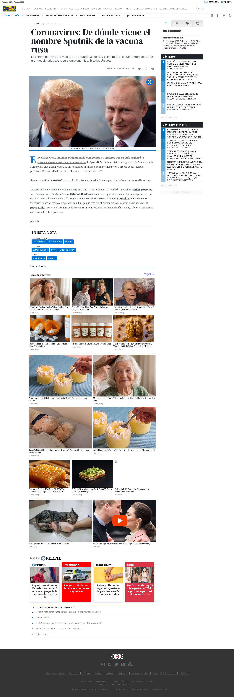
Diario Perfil (51, 673)
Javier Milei (33, 15)
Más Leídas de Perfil (175, 125)
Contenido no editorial (173, 8)
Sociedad (37, 8)
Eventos (108, 8)
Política (25, 8)
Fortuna (87, 673)
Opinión (96, 8)
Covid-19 (52, 258)
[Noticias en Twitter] (223, 16)
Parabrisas (122, 673)
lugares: (36, 246)
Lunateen (173, 673)
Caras (62, 673)
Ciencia (85, 8)
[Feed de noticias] (230, 16)
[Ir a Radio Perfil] (211, 2)
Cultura (74, 8)
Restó (118, 8)
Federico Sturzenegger (60, 15)
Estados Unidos (40, 250)
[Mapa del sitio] (130, 664)
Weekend (109, 673)
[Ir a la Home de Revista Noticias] (9, 8)
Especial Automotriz (145, 8)
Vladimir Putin (55, 241)
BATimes (184, 673)
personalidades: (40, 238)
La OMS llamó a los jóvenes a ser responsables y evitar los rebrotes (69, 622)
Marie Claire (74, 673)
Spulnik (68, 241)
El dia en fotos (42, 617)
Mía (163, 673)
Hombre (98, 673)
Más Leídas (169, 56)
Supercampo (135, 673)
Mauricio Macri (111, 15)
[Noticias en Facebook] (217, 16)
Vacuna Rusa (39, 258)
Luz (155, 673)
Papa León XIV (88, 15)
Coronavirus (39, 241)
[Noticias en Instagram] (212, 16)
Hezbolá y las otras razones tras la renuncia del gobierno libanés (68, 611)
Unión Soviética (67, 250)
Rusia (53, 250)
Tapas (128, 8)
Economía (50, 8)
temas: (35, 255)
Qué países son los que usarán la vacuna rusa (58, 628)
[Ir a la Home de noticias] (117, 656)
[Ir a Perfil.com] (226, 2)
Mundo (63, 8)
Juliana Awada (135, 15)
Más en (35, 558)
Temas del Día (11, 15)
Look (147, 673)
